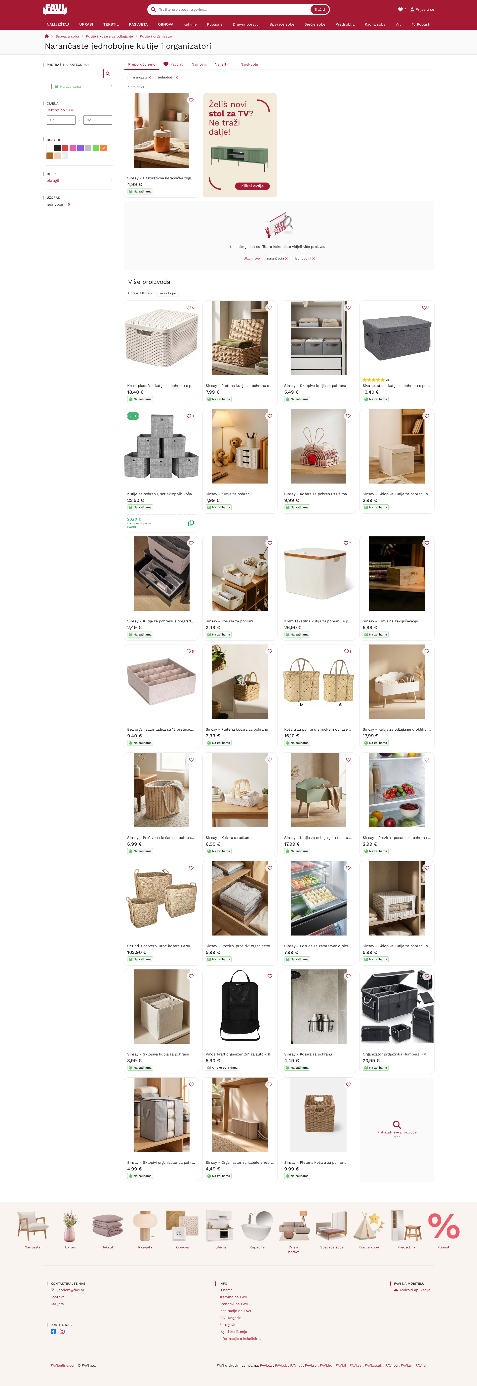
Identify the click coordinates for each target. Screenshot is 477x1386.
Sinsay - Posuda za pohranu (230, 621)
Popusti (443, 1247)
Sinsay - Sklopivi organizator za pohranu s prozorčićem (175, 1162)
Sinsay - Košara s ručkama (229, 837)
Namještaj (33, 1247)
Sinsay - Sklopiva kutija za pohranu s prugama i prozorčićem (416, 946)
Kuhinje (219, 1247)
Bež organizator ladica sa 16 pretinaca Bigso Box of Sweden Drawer (186, 729)
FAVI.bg (392, 1365)
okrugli (53, 180)
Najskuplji (249, 64)
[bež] (57, 155)
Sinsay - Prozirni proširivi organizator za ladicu (246, 946)
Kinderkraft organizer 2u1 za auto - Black (242, 1054)
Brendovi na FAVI (233, 1304)
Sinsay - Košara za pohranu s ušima (315, 494)
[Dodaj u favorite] (191, 100)
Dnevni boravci (294, 1249)
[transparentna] (65, 155)
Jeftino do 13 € (60, 110)
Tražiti (320, 9)
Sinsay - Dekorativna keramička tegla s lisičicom (170, 178)
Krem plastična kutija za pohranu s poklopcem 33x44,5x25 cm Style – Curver (195, 385)
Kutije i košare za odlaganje (109, 36)
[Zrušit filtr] (69, 204)
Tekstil (107, 1247)
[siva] (88, 148)
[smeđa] (49, 155)
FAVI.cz (266, 1365)
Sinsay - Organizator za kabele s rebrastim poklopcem (253, 1162)
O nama (226, 1290)
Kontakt (57, 1297)
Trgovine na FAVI (233, 1297)
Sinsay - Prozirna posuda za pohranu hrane (400, 837)
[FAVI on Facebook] (53, 1331)
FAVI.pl (296, 1365)
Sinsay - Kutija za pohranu (229, 494)
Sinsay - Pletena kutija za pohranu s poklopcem (248, 385)
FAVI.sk (281, 1365)
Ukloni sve (252, 258)
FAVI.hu (327, 1365)
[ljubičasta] (80, 148)
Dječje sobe (369, 1247)
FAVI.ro (311, 1365)
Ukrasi (70, 1247)
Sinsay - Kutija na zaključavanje (390, 621)
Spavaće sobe (332, 1247)
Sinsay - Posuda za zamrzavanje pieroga (319, 946)
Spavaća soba (67, 36)
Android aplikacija (414, 1290)
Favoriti (177, 64)
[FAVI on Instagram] (62, 1331)
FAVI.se (356, 1365)
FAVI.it (342, 1365)
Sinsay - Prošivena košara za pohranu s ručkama (169, 837)
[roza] (73, 148)
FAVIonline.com (64, 1365)
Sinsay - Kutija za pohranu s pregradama (162, 621)
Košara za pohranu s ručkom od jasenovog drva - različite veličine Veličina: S (351, 729)
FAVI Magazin (230, 1318)
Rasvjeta (145, 1247)
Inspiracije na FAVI (235, 1311)
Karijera (57, 1304)
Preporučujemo (142, 64)
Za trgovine (228, 1325)
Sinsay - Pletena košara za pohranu (237, 729)
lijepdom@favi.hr (70, 1290)
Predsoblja (406, 1247)
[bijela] (49, 148)
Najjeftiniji (224, 64)
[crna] (57, 148)
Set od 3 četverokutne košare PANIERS (161, 946)
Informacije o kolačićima (240, 1339)
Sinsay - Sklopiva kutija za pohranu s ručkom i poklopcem (414, 494)
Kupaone (257, 1247)
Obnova (182, 1247)
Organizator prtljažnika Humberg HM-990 (399, 1054)
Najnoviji (199, 64)
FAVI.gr (407, 1365)
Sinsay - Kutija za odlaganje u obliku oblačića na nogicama (414, 729)
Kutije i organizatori (156, 36)
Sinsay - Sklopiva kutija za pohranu (315, 385)
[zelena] (96, 148)
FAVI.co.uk (374, 1365)
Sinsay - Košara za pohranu (308, 1054)
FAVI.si (420, 1365)
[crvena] (65, 148)
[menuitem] (58, 24)
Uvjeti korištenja (233, 1332)
